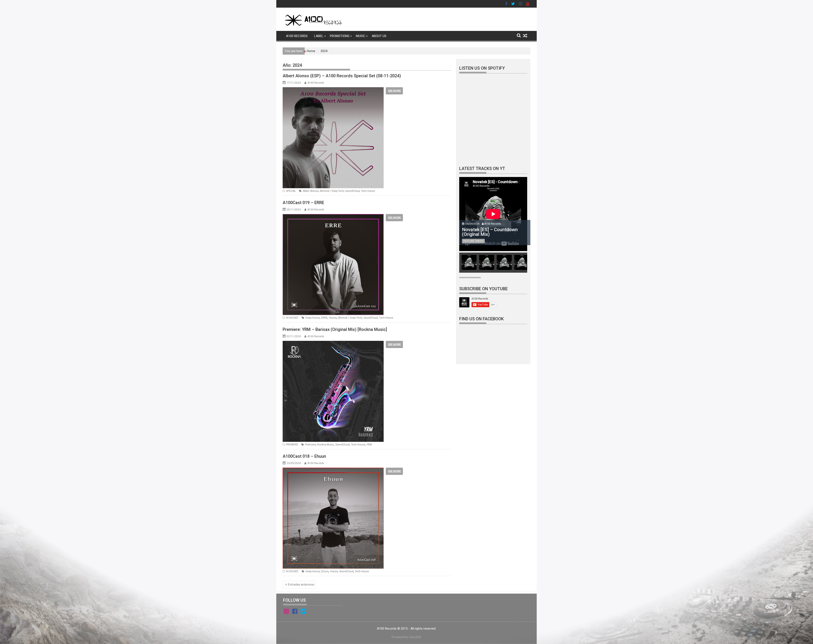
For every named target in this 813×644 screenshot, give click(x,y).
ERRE (324, 317)
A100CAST (292, 317)
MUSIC (360, 36)
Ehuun (325, 571)
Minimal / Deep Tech (332, 190)
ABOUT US (379, 36)
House (333, 317)
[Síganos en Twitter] (303, 612)
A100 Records (315, 82)
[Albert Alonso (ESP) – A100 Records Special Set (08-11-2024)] (333, 90)
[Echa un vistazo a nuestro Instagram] (286, 612)
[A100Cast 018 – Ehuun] (333, 470)
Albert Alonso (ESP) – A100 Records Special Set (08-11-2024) (342, 75)
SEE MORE (394, 90)
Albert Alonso (310, 190)
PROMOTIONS (339, 36)
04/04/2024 (472, 223)
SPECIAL (291, 190)
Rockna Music (325, 444)
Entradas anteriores (301, 584)
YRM (369, 444)
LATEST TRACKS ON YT (482, 168)
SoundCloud (352, 190)
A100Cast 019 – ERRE (303, 202)
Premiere (310, 444)
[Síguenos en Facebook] (294, 612)
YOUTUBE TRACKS (473, 241)
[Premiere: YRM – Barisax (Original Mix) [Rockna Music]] (333, 343)
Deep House (313, 317)
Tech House (368, 190)
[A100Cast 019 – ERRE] (333, 216)
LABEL (318, 36)
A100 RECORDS (297, 36)
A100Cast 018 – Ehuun (304, 456)
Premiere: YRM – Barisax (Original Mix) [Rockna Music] (335, 329)
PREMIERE (292, 444)
